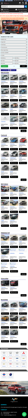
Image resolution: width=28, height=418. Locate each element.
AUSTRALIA (5, 70)
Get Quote (5, 86)
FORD (20, 95)
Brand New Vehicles (22, 9)
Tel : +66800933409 (5, 412)
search (23, 4)
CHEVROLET (22, 144)
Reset (23, 66)
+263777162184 (23, 11)
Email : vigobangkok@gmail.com (8, 415)
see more (24, 130)
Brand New (4, 299)
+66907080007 (5, 11)
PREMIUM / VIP (5, 233)
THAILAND (13, 70)
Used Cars (6, 9)
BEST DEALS (4, 184)
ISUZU (2, 171)
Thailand (4, 377)
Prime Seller (4, 278)
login (26, 4)
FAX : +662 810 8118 (5, 413)
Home (20, 3)
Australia (11, 377)
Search (4, 66)
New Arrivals (5, 72)
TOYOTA (3, 81)
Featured (4, 135)
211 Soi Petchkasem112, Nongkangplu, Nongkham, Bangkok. (14, 407)
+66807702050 (13, 412)
